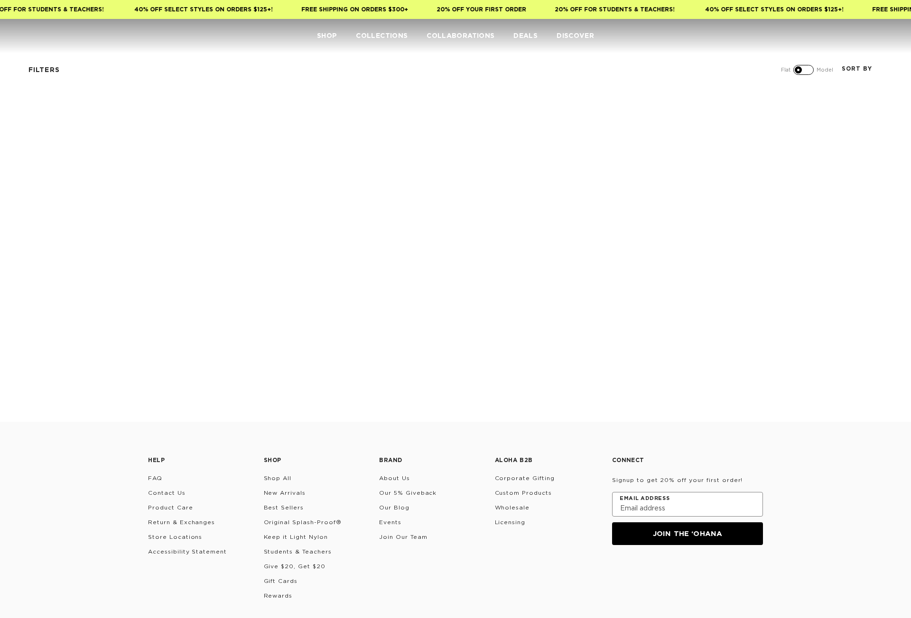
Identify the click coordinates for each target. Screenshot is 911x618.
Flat (785, 70)
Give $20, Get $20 (294, 566)
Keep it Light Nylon (296, 537)
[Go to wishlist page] (871, 36)
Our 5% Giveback (408, 493)
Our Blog (394, 507)
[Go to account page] (852, 36)
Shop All (278, 478)
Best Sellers (284, 507)
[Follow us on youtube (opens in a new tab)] (687, 570)
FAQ (155, 478)
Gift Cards (281, 581)
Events (390, 522)
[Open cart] (890, 36)
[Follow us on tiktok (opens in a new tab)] (641, 570)
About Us (394, 478)
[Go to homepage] (36, 36)
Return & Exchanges (181, 522)
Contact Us (167, 493)
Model (825, 70)
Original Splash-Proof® (303, 522)
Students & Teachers (298, 551)
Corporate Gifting (525, 478)
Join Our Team (403, 537)
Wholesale (512, 507)
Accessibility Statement (187, 551)
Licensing (510, 522)
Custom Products (523, 493)
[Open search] (833, 36)
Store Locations (175, 537)
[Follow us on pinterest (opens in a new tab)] (709, 570)
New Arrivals (285, 493)
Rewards (278, 595)
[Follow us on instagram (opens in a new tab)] (618, 570)
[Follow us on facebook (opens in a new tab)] (664, 570)
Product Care (170, 507)
